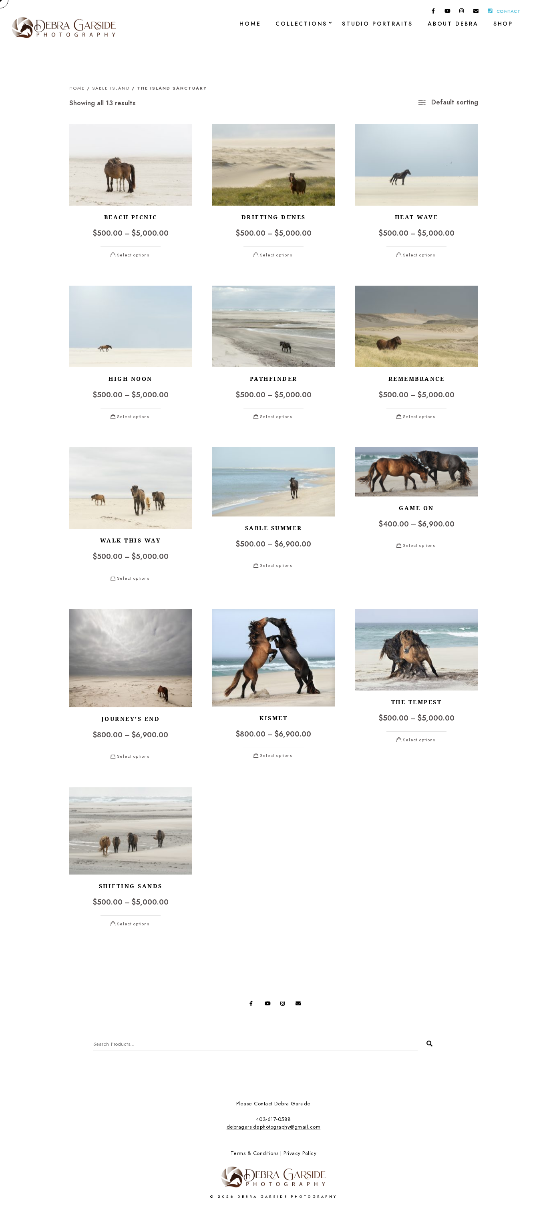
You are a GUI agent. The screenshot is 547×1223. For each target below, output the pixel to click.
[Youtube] (448, 12)
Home (77, 88)
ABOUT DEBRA (453, 24)
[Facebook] (433, 12)
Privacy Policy (300, 1153)
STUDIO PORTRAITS (377, 24)
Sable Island (111, 88)
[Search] (426, 1041)
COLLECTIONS (301, 24)
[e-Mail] (476, 12)
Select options (133, 255)
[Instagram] (462, 12)
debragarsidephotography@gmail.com (274, 1127)
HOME (250, 24)
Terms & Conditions (255, 1153)
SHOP (503, 24)
